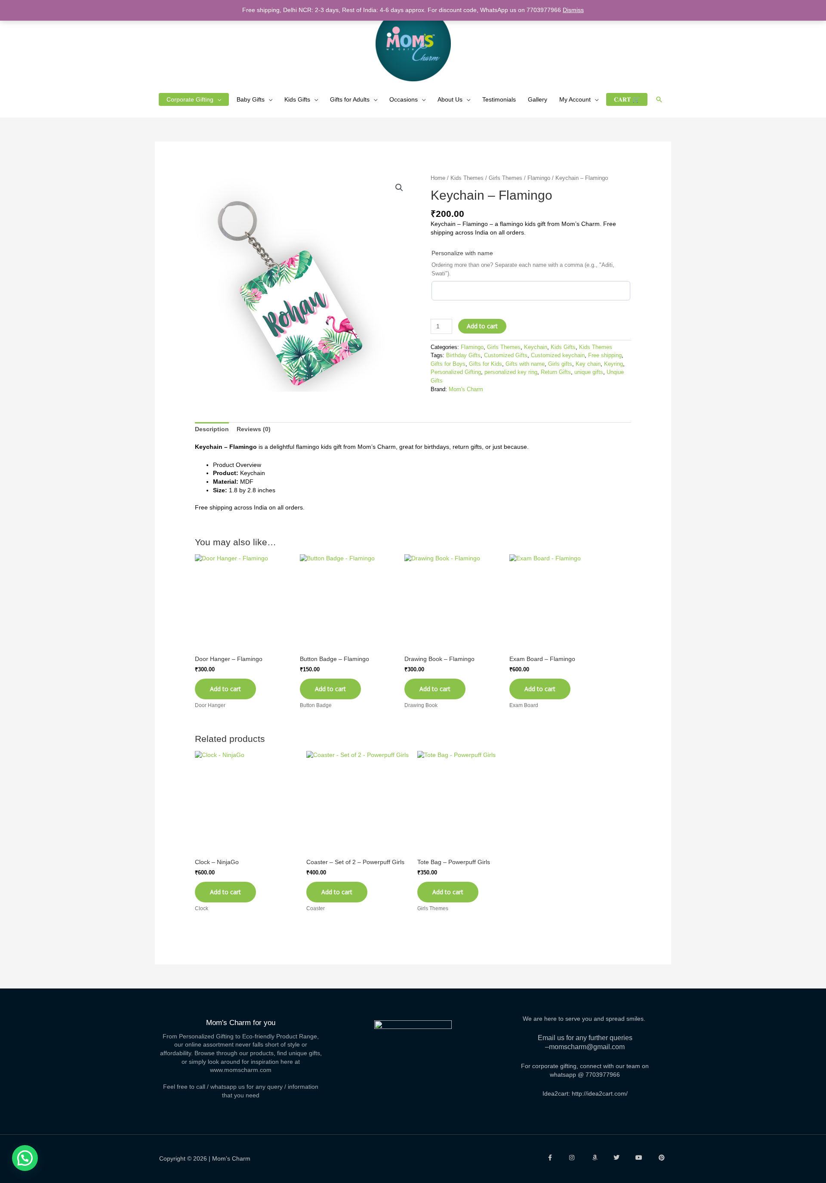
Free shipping (605, 355)
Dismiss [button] (573, 9)
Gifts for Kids (485, 364)
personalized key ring (510, 372)
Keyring (613, 364)
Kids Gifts (297, 99)
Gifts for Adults (350, 99)
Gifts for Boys (448, 364)
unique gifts (588, 372)
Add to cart (482, 326)
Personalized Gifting (456, 372)
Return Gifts (556, 372)
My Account (575, 99)
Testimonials (499, 99)
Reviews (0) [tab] (254, 429)
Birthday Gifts (463, 355)
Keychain (535, 347)
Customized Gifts (505, 355)
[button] (659, 99)
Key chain (588, 364)
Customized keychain (558, 355)
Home (438, 178)
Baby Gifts (251, 99)
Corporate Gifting (189, 99)
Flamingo (538, 178)
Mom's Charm (466, 389)
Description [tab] (212, 429)
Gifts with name (525, 364)
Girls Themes (505, 178)
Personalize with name (462, 253)
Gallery (537, 99)
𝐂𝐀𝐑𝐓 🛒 (627, 99)
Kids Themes (467, 178)
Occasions (403, 99)
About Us (450, 99)
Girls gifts (560, 364)
